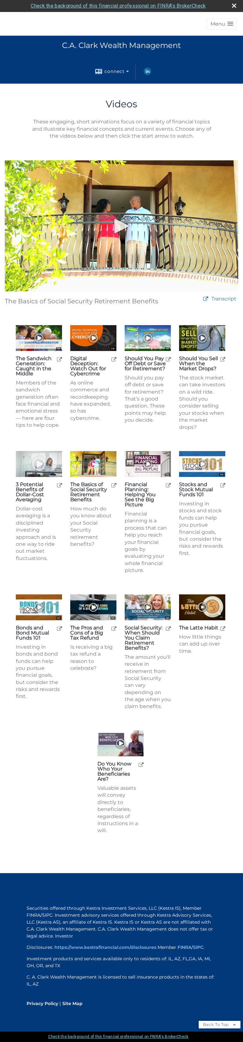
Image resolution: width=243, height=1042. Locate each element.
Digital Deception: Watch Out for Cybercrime (88, 366)
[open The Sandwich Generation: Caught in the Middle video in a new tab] (59, 359)
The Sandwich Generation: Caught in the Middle (34, 366)
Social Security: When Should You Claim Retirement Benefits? (143, 638)
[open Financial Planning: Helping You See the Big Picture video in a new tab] (168, 485)
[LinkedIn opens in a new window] (147, 73)
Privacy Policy (42, 1003)
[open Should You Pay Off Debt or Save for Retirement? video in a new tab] (168, 359)
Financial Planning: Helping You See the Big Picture (140, 494)
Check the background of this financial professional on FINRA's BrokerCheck (118, 6)
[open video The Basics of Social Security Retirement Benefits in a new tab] (205, 299)
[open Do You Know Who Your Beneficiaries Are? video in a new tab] (141, 764)
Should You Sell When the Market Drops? (198, 363)
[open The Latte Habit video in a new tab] (222, 628)
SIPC (198, 947)
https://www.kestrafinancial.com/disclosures (105, 947)
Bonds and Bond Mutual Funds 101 (32, 632)
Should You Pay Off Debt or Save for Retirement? (145, 363)
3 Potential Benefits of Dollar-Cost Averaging (30, 492)
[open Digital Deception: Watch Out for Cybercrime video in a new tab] (113, 359)
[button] (222, 23)
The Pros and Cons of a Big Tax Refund (86, 632)
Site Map (72, 1003)
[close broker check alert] (234, 5)
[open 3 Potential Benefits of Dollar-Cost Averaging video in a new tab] (59, 485)
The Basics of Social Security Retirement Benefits (88, 492)
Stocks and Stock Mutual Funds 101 (196, 489)
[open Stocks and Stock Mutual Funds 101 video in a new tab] (222, 485)
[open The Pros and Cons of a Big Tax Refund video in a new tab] (113, 628)
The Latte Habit (198, 627)
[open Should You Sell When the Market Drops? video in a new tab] (222, 359)
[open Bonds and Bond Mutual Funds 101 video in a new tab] (59, 628)
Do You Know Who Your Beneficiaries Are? (114, 771)
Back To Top (216, 1024)
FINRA (184, 947)
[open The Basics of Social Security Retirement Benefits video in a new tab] (113, 485)
